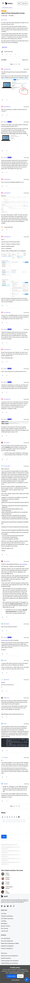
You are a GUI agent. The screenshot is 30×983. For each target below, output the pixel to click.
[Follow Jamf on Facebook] (14, 906)
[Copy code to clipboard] (27, 739)
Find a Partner (4, 928)
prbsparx (5, 783)
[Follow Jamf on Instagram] (11, 906)
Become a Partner (5, 926)
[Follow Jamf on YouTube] (8, 906)
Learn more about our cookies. (16, 972)
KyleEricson (6, 697)
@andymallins (4, 640)
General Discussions (7, 7)
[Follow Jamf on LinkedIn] (5, 906)
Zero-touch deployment (7, 941)
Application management (7, 946)
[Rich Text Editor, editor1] (15, 826)
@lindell (3, 682)
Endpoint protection (6, 958)
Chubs (7, 873)
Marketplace (4, 923)
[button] (3, 3)
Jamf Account (4, 931)
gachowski (6, 679)
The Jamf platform (5, 938)
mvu (7, 891)
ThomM (7, 882)
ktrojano (8, 877)
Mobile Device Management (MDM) (10, 943)
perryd (5, 19)
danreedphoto (7, 69)
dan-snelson (6, 442)
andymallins (6, 623)
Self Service (4, 953)
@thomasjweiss (23, 564)
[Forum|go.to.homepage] (9, 3)
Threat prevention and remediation (9, 960)
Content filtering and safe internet (9, 963)
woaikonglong (9, 886)
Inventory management (7, 948)
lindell (4, 660)
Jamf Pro (4, 47)
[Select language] (19, 3)
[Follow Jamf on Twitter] (2, 906)
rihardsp (5, 757)
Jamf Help (3, 913)
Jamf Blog (3, 921)
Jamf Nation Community (7, 918)
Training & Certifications (7, 916)
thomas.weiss (6, 466)
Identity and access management (9, 955)
